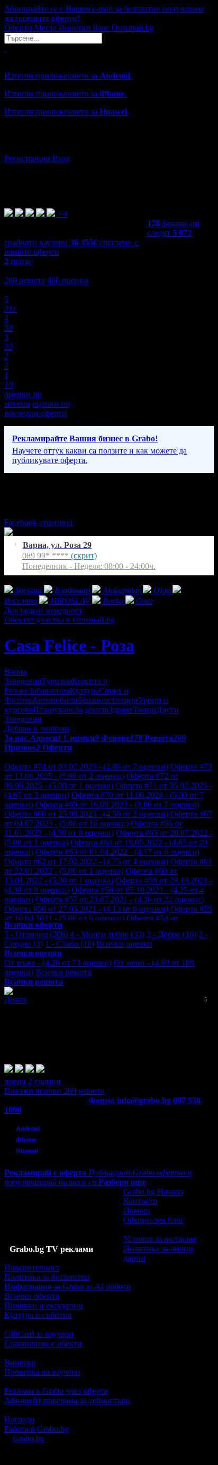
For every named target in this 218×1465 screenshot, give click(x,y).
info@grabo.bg (144, 1100)
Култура (84, 690)
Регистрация (27, 158)
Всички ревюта (63, 972)
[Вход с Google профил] (109, 148)
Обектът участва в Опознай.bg (59, 619)
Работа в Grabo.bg (36, 1428)
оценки (67, 280)
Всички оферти (32, 1295)
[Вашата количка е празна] (5, 48)
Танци (144, 709)
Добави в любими (36, 728)
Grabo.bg (28, 1438)
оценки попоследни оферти (37, 408)
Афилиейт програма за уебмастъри (67, 1400)
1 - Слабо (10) (69, 943)
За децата (91, 709)
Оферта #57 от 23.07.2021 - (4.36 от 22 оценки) (119, 899)
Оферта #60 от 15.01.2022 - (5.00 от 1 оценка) (90, 875)
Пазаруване (54, 709)
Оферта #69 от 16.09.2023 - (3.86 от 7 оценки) (117, 804)
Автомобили (55, 700)
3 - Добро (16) (171, 934)
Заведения (22, 681)
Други (167, 709)
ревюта (24, 280)
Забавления (49, 690)
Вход (61, 158)
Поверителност (32, 1267)
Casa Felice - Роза (69, 645)
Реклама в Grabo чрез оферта (56, 1390)
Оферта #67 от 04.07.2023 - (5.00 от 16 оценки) (108, 818)
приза (17, 261)
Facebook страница (38, 522)
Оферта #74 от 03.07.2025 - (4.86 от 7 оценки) (86, 766)
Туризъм (56, 681)
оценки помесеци (23, 399)
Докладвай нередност (43, 610)
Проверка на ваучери (42, 1371)
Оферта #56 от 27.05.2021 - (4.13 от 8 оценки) (86, 908)
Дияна (15, 999)
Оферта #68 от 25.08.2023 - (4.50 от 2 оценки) (86, 813)
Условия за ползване (160, 1239)
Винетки (20, 1362)
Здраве (120, 709)
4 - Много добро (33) (107, 934)
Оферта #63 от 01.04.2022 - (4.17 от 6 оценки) (117, 851)
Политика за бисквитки (47, 1277)
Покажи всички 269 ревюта (54, 1090)
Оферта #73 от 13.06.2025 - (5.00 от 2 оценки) (108, 771)
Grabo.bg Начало (153, 1191)
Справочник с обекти (43, 1343)
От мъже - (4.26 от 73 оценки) (58, 962)
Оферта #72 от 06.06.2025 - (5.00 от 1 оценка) (91, 781)
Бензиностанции (108, 700)
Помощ (136, 1210)
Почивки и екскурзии (43, 1305)
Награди (19, 1419)
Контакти (140, 1201)
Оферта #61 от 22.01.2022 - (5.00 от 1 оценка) (108, 866)
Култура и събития (37, 1314)
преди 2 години (32, 1081)
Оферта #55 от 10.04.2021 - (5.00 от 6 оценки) (108, 913)
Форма (101, 1100)
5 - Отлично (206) (36, 934)
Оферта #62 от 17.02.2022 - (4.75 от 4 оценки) (86, 861)
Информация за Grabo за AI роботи (67, 1286)
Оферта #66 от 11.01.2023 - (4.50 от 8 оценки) (93, 828)
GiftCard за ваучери (39, 1333)
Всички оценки (124, 943)
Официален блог (153, 1220)
